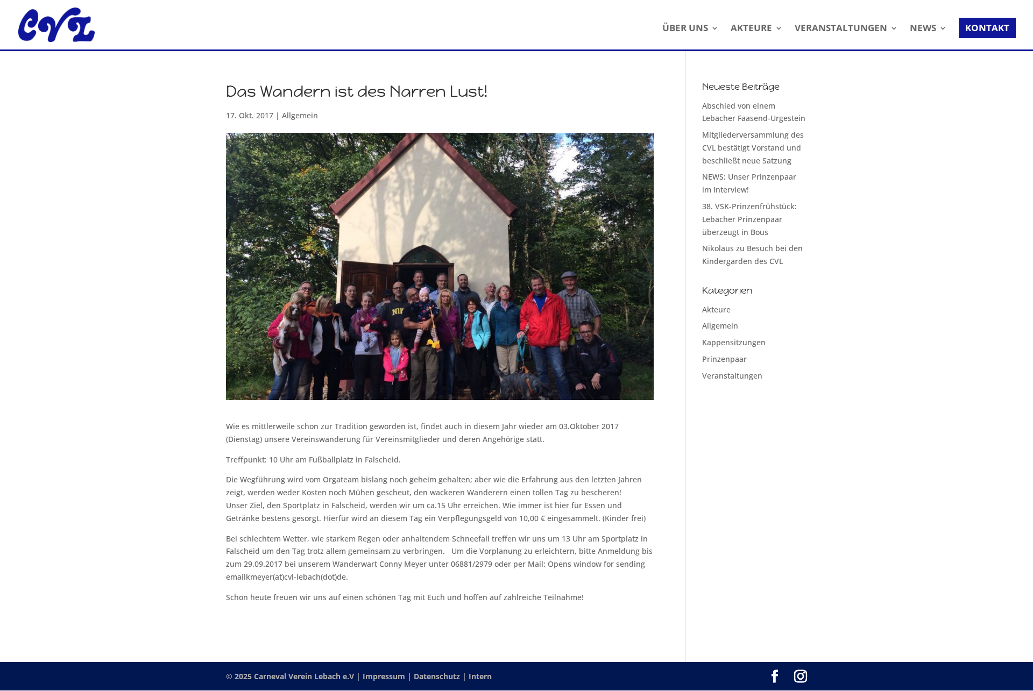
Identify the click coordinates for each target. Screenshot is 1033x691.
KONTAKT (987, 28)
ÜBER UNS (685, 29)
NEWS (923, 29)
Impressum (385, 676)
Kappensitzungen (734, 342)
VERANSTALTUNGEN (841, 29)
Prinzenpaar (724, 359)
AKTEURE (751, 29)
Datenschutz (438, 676)
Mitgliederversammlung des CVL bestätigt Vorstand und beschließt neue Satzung (753, 148)
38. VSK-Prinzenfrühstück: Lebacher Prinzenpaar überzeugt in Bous (749, 219)
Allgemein (300, 115)
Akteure (716, 309)
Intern (480, 676)
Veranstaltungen (732, 376)
